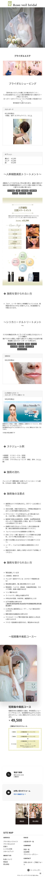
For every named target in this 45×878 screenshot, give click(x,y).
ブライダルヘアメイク (10, 842)
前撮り (5, 846)
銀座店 (5, 862)
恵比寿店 (6, 864)
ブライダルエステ (9, 844)
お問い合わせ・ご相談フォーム (33, 863)
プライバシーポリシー (31, 854)
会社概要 (26, 852)
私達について (7, 859)
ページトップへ (35, 870)
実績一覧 (26, 849)
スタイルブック (8, 851)
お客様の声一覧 (29, 842)
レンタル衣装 (7, 849)
